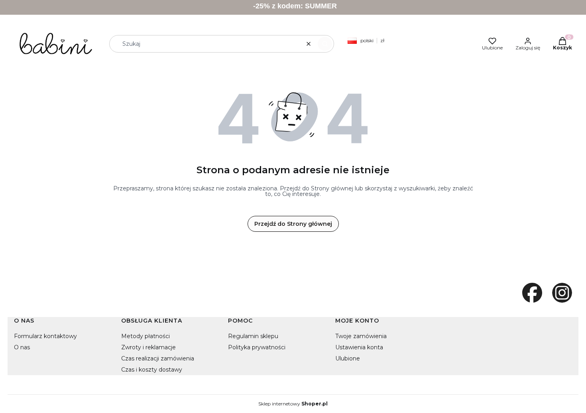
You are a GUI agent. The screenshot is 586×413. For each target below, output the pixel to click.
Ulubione (347, 358)
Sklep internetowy (293, 404)
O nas (22, 347)
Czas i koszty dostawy (151, 369)
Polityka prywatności (256, 347)
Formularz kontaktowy (45, 336)
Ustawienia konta (359, 347)
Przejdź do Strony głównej (293, 223)
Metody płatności (145, 336)
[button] (325, 44)
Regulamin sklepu (253, 336)
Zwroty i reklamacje (148, 347)
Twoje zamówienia (361, 336)
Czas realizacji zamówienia (157, 358)
